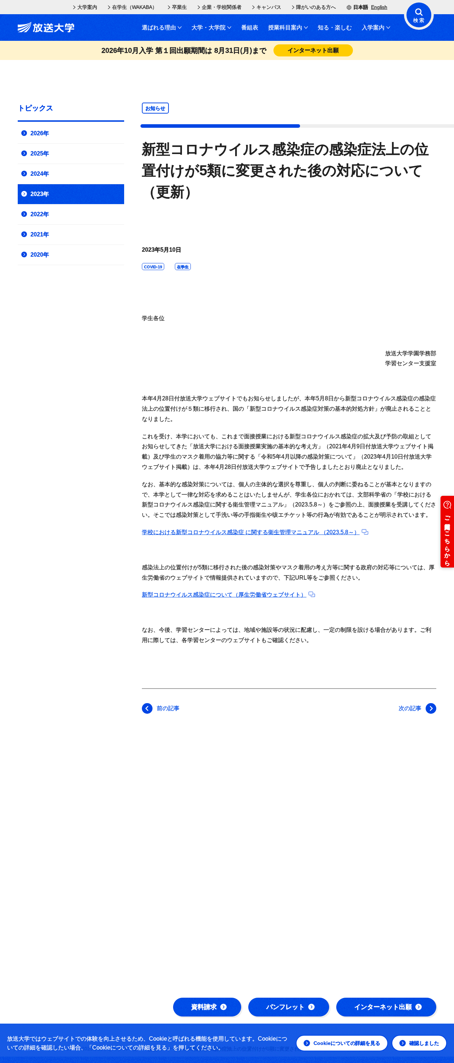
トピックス (35, 108)
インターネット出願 (383, 1006)
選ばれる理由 (159, 27)
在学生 (183, 267)
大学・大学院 (209, 27)
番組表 (249, 27)
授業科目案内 (285, 27)
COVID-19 (153, 267)
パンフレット (285, 1006)
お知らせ (155, 108)
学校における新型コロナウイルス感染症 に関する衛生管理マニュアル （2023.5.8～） (251, 532)
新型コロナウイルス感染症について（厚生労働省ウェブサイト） (224, 595)
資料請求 (204, 1006)
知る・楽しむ (335, 27)
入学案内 (373, 27)
